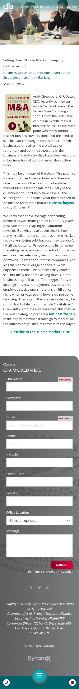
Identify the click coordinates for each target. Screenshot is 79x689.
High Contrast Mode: (19, 16)
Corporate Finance (48, 72)
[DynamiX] (39, 658)
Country (12, 493)
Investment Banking (36, 77)
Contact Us (72, 682)
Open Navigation (39, 675)
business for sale (62, 314)
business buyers (61, 203)
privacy (29, 645)
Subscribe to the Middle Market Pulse (39, 332)
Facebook (31, 587)
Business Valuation (17, 72)
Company (13, 398)
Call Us (6, 682)
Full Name (14, 378)
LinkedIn (48, 587)
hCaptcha (65, 571)
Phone (11, 436)
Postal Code (15, 474)
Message (13, 531)
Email (10, 417)
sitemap (49, 645)
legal (39, 645)
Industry (12, 454)
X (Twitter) (39, 587)
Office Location (17, 512)
